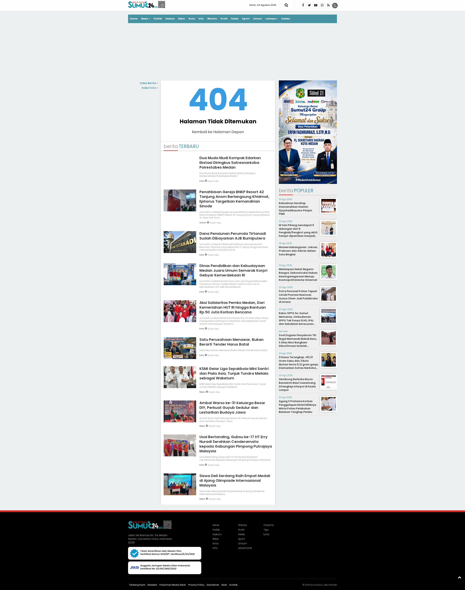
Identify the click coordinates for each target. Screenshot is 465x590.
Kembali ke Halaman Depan (218, 131)
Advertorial (245, 548)
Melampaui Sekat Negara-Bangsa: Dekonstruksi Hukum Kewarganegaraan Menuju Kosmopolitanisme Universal (298, 274)
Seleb (234, 18)
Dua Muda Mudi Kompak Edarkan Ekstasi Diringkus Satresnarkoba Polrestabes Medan (230, 162)
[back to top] (459, 577)
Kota (192, 18)
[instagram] (322, 5)
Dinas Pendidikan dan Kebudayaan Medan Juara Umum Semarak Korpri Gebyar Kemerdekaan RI (233, 270)
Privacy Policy (196, 585)
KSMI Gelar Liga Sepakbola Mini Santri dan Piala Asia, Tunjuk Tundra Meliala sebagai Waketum (234, 373)
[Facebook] (303, 5)
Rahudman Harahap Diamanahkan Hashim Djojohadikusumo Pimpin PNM (295, 208)
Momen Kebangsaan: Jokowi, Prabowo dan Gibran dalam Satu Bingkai (298, 250)
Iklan (224, 585)
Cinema (269, 525)
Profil (224, 18)
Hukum (170, 18)
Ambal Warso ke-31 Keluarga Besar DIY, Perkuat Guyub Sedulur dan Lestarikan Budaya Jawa (232, 407)
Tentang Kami (137, 585)
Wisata (212, 18)
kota (201, 181)
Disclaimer (213, 585)
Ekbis (181, 18)
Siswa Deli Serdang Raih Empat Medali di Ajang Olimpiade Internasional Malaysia (234, 480)
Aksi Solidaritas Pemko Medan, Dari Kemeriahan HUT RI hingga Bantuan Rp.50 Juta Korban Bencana (232, 307)
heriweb (332, 584)
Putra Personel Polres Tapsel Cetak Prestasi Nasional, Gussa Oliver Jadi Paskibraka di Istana (298, 296)
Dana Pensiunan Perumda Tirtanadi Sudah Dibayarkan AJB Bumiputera (232, 236)
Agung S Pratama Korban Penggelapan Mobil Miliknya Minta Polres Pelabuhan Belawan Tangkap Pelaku (297, 406)
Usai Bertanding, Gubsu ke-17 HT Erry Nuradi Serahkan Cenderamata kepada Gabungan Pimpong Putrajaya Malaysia (235, 444)
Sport (246, 18)
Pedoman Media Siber (172, 585)
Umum (257, 18)
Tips (266, 530)
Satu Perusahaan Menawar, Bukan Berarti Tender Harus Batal (231, 342)
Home (134, 18)
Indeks (285, 18)
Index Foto (150, 88)
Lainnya (270, 18)
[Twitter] (309, 5)
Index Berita (149, 83)
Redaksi (152, 585)
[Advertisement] (232, 52)
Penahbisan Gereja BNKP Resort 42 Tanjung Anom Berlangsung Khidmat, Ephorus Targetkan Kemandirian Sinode (234, 199)
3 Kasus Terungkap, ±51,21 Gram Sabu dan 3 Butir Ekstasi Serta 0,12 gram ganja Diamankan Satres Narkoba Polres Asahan (298, 364)
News (144, 18)
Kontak (233, 585)
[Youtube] (315, 5)
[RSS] (328, 5)
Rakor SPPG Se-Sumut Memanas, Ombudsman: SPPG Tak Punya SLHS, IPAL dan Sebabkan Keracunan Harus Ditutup (296, 320)
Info (201, 18)
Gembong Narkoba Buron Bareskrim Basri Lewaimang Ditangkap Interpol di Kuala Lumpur (297, 384)
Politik (158, 18)
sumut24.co (317, 584)
